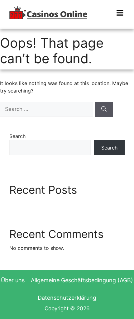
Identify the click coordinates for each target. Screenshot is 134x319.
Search (17, 136)
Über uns (13, 280)
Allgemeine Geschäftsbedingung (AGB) (82, 280)
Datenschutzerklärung (67, 297)
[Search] (104, 109)
